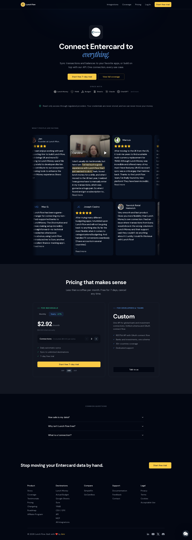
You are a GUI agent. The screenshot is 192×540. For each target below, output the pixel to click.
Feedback (116, 494)
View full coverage (111, 76)
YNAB (58, 506)
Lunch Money (62, 490)
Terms (143, 494)
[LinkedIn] (148, 534)
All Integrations (63, 522)
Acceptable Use (148, 502)
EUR (75, 371)
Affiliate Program (35, 514)
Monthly (42, 314)
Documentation (119, 490)
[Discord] (163, 534)
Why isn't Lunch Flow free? (61, 426)
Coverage (126, 4)
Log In (148, 4)
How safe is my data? (59, 417)
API (57, 514)
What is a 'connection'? (60, 435)
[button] (185, 533)
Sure (58, 502)
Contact (116, 498)
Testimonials (33, 498)
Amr (63, 534)
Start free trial (163, 4)
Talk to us (133, 369)
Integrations (112, 4)
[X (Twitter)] (158, 534)
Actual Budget (62, 494)
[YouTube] (153, 534)
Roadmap (31, 510)
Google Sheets (63, 498)
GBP (62, 371)
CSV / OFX (60, 510)
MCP (58, 518)
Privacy (144, 490)
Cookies (144, 498)
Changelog (32, 506)
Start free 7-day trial (82, 76)
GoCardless (89, 494)
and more (134, 91)
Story (30, 490)
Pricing (138, 4)
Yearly (56, 314)
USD (69, 371)
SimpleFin (88, 490)
